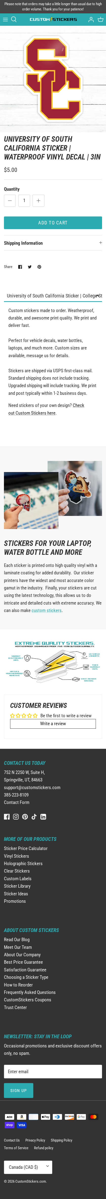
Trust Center (15, 1007)
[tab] (53, 296)
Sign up (18, 1090)
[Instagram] (16, 817)
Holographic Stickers (23, 863)
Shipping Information (23, 243)
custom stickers (47, 610)
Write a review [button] (53, 723)
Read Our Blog (17, 939)
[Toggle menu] (5, 19)
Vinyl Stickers (16, 856)
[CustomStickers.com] (53, 19)
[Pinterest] (25, 817)
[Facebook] (7, 817)
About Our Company (22, 955)
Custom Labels (18, 878)
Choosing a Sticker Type (26, 977)
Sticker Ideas (16, 894)
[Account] (89, 19)
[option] (53, 79)
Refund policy (43, 1148)
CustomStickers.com (30, 1181)
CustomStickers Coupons (27, 1000)
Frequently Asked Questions (30, 992)
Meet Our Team (18, 947)
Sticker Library (17, 886)
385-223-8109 (16, 795)
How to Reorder (18, 985)
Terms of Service (16, 1148)
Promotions (15, 901)
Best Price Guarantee (23, 962)
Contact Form (16, 802)
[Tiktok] (34, 817)
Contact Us (12, 1140)
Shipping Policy (61, 1140)
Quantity (11, 189)
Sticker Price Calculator (26, 848)
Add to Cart (53, 223)
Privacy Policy (35, 1140)
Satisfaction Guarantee (25, 970)
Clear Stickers (17, 871)
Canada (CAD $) (23, 1167)
